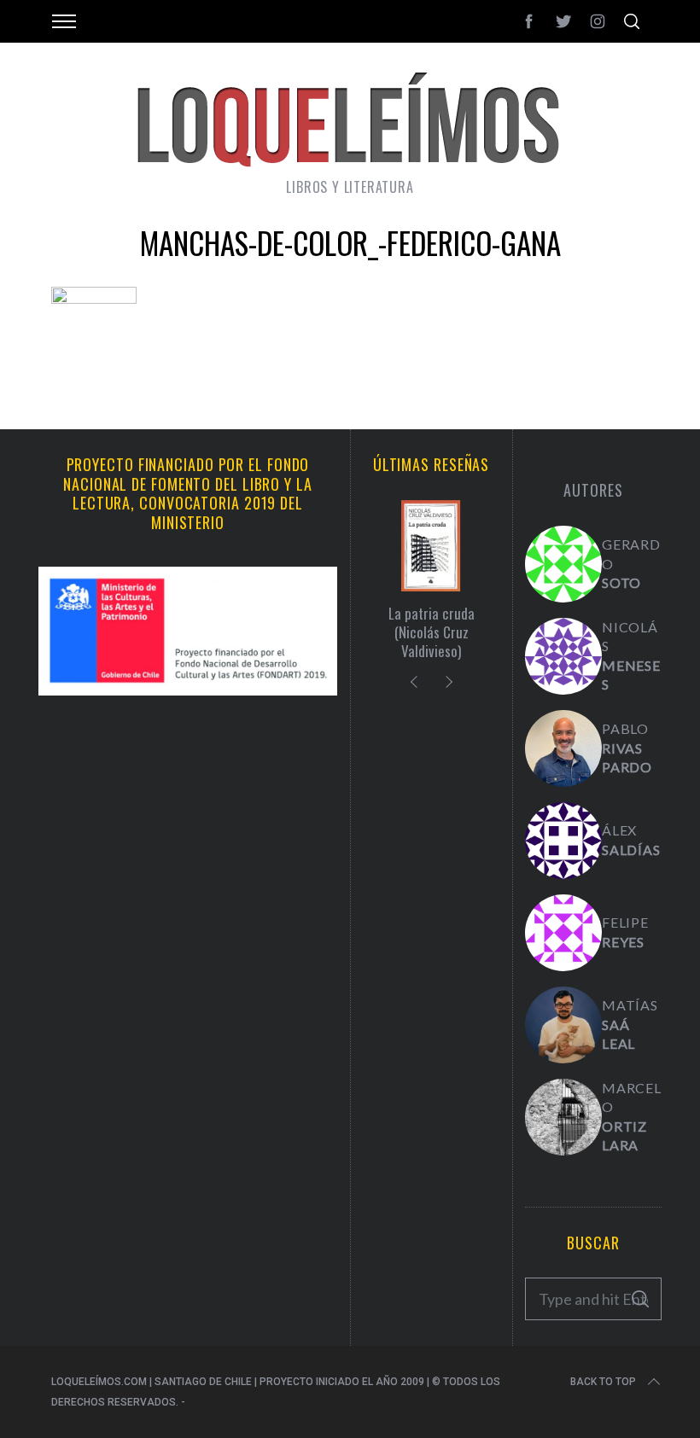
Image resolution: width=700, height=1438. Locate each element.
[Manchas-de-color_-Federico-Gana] (94, 297)
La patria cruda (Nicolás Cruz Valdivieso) (431, 632)
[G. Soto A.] (563, 564)
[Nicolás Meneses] (563, 656)
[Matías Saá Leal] (563, 1025)
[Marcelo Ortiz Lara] (563, 1117)
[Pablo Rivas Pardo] (563, 748)
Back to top (603, 1382)
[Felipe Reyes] (563, 932)
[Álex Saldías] (563, 840)
